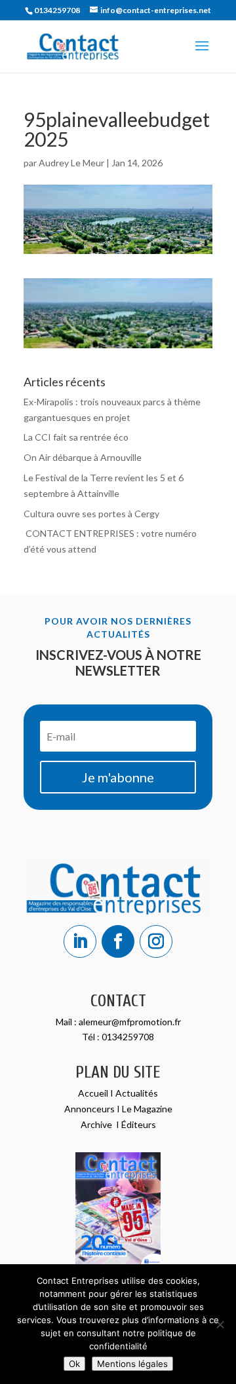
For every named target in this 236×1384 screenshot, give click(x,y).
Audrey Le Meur (71, 162)
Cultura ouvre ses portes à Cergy (91, 513)
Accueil (94, 1093)
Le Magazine (147, 1108)
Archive (97, 1124)
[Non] (219, 1324)
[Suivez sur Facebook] (118, 941)
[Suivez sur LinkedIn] (80, 941)
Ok (74, 1363)
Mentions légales (132, 1363)
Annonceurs (89, 1108)
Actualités (136, 1093)
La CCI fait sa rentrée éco (76, 437)
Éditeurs (138, 1124)
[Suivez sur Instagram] (156, 941)
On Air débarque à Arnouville (83, 457)
